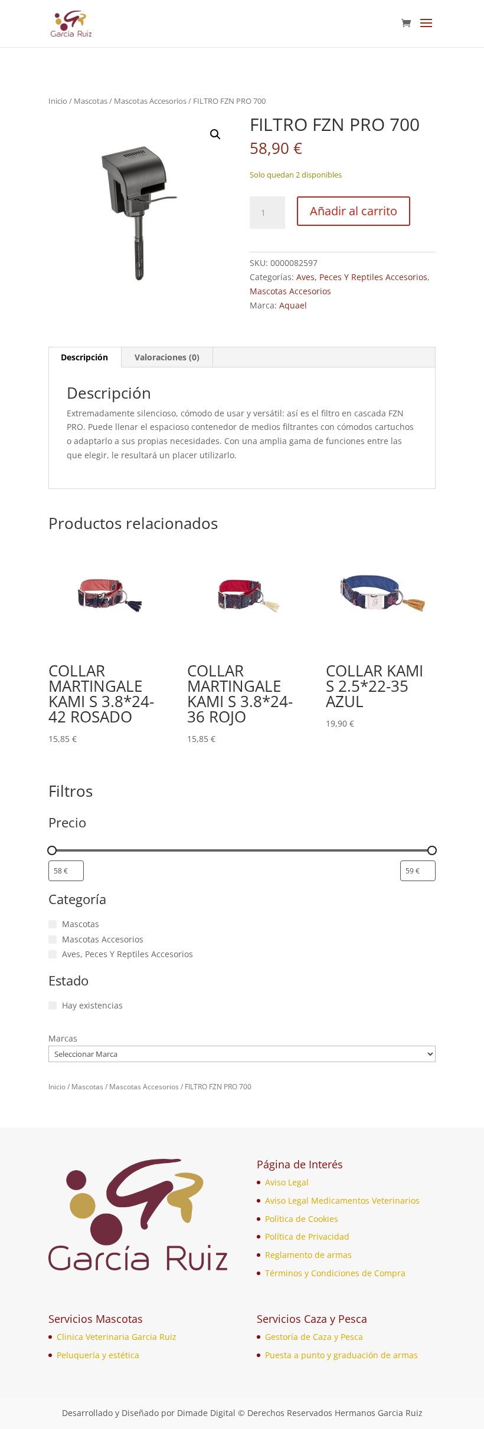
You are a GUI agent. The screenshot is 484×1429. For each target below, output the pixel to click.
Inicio (57, 101)
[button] (215, 134)
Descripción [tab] (84, 357)
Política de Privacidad (307, 1236)
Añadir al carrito (353, 211)
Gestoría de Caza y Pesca (314, 1336)
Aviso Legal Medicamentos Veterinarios (342, 1200)
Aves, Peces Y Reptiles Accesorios (361, 276)
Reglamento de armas (308, 1254)
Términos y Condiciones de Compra (335, 1273)
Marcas (62, 1038)
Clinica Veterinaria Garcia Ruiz (116, 1336)
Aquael (293, 305)
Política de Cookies (301, 1218)
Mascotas (90, 101)
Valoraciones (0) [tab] (167, 357)
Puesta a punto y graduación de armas (341, 1355)
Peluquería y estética (98, 1355)
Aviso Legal (287, 1182)
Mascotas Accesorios (150, 101)
